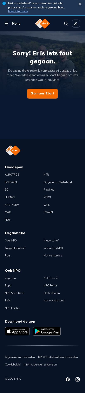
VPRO (47, 197)
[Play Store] (47, 331)
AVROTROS (12, 174)
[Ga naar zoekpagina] (66, 24)
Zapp (8, 285)
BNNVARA (11, 182)
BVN (7, 300)
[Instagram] (77, 380)
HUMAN (10, 197)
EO (6, 189)
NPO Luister (12, 308)
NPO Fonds (50, 285)
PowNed (49, 189)
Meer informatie (18, 11)
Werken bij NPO (53, 248)
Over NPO (11, 240)
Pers (7, 255)
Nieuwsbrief (51, 240)
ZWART (48, 212)
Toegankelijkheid (15, 248)
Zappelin (10, 278)
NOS (8, 219)
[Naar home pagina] (42, 24)
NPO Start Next (14, 293)
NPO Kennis (51, 278)
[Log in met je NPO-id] (76, 24)
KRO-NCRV (12, 204)
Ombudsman (52, 293)
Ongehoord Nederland (58, 182)
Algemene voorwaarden (20, 357)
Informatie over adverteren (40, 364)
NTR (46, 174)
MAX (8, 212)
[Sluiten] (80, 4)
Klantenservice (53, 255)
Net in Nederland (54, 300)
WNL (47, 204)
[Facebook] (67, 380)
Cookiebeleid (13, 364)
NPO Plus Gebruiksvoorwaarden (58, 357)
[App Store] (17, 331)
